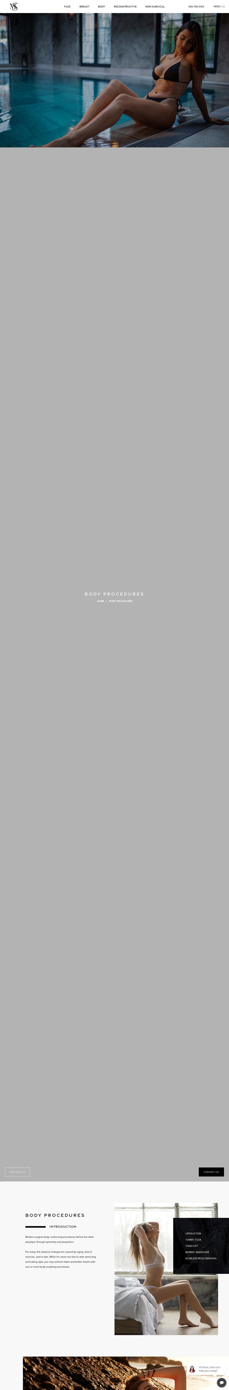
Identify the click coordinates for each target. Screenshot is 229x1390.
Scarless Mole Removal (201, 1258)
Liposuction (193, 1233)
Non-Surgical (155, 6)
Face (67, 6)
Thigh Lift (191, 1246)
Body (101, 6)
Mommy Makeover (197, 1252)
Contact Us (211, 1172)
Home (100, 601)
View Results (17, 1172)
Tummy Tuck (193, 1239)
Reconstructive (125, 6)
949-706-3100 (196, 6)
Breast (84, 6)
